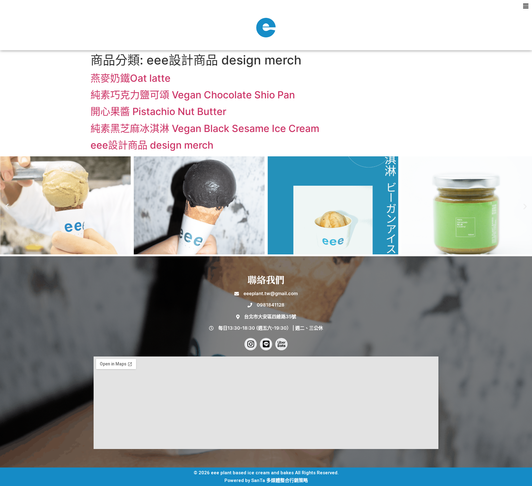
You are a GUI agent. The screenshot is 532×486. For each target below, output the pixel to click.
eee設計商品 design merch (152, 145)
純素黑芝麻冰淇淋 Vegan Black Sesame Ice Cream (205, 128)
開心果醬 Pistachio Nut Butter (158, 111)
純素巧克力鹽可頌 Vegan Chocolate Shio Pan (193, 95)
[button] (266, 7)
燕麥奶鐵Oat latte (131, 78)
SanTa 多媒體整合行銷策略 (279, 480)
